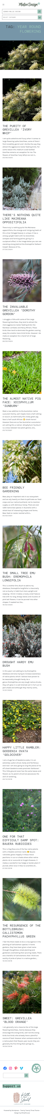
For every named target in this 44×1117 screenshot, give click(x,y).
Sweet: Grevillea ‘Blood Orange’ (17, 1020)
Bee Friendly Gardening (13, 489)
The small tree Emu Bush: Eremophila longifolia (19, 576)
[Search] (39, 11)
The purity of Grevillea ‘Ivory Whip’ (17, 129)
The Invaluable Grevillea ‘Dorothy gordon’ (19, 310)
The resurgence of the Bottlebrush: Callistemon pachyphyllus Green (22, 931)
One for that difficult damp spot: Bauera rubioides (21, 840)
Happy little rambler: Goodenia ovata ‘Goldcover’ (22, 751)
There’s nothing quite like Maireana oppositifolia (22, 218)
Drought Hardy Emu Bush (18, 664)
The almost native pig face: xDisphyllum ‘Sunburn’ (22, 402)
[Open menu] (3, 4)
